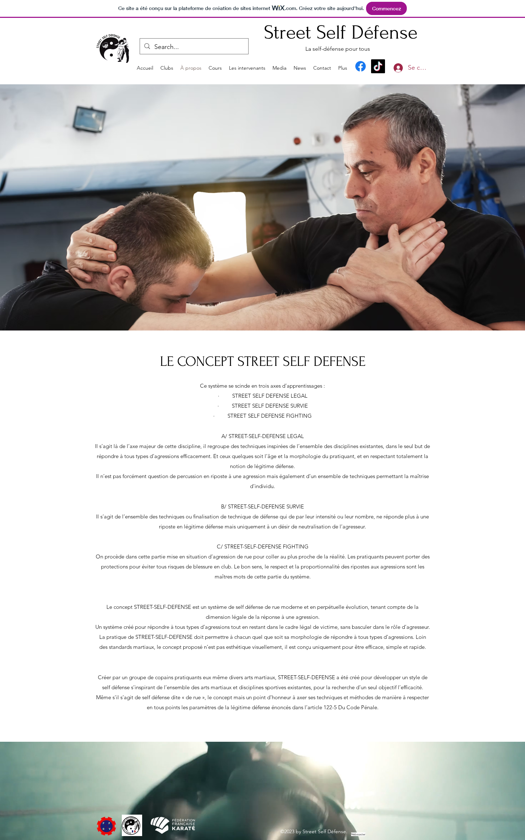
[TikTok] (378, 66)
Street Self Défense (341, 32)
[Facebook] (361, 66)
